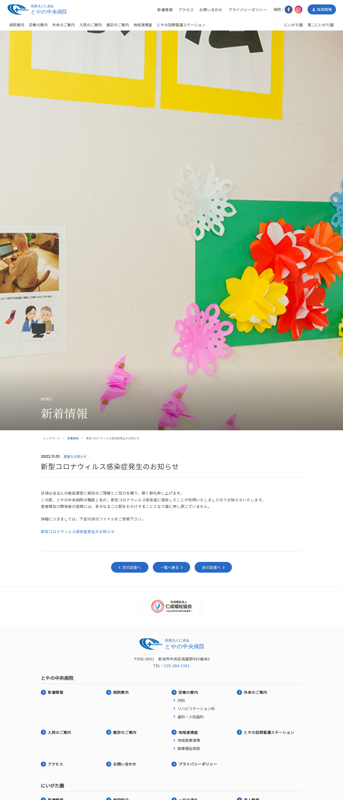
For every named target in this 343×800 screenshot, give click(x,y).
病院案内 (16, 24)
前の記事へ (211, 567)
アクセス (186, 9)
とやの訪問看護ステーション (181, 24)
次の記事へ (131, 567)
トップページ (51, 438)
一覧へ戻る (169, 567)
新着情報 (165, 9)
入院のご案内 (90, 24)
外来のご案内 (63, 24)
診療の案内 (38, 24)
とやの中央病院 (57, 677)
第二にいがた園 (321, 24)
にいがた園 (293, 24)
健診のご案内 (117, 24)
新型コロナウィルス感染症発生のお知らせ (78, 531)
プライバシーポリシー (247, 9)
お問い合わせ (211, 9)
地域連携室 (142, 24)
